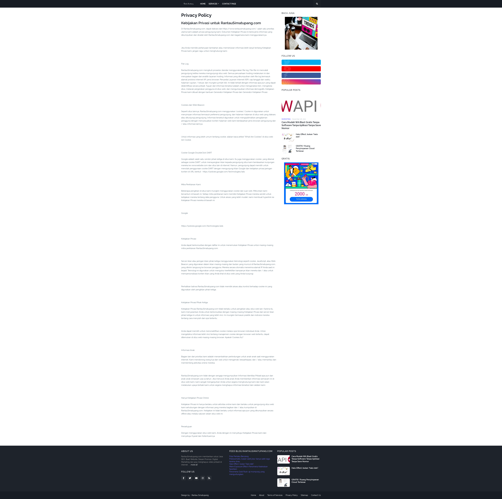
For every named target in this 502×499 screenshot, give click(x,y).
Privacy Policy (292, 495)
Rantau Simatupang (200, 495)
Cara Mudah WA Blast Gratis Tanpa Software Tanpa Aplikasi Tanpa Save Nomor (301, 125)
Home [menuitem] (203, 4)
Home (253, 495)
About (261, 495)
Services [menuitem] (213, 4)
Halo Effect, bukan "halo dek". (307, 135)
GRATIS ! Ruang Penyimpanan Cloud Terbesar (305, 148)
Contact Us (316, 495)
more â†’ (194, 465)
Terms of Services (275, 495)
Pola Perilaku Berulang (239, 456)
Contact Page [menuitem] (229, 4)
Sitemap (304, 495)
